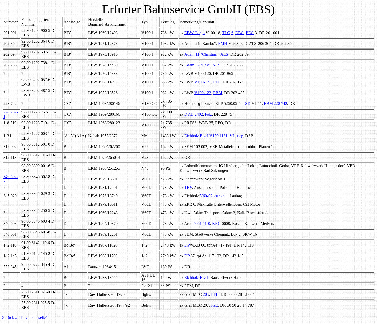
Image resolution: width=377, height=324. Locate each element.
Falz (208, 114)
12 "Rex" (203, 65)
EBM (217, 93)
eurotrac (220, 196)
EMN (222, 43)
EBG (239, 33)
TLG (226, 33)
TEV (188, 187)
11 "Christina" (207, 54)
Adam (189, 54)
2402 (199, 114)
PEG (250, 33)
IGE (214, 305)
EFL (217, 82)
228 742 (280, 103)
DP (187, 245)
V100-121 (202, 82)
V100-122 (202, 93)
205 (206, 294)
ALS (224, 54)
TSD (247, 103)
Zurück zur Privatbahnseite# (25, 317)
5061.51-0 (201, 223)
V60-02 (206, 196)
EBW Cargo (194, 33)
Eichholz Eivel (196, 136)
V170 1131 (218, 136)
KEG (216, 223)
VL (232, 136)
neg (240, 136)
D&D (189, 114)
